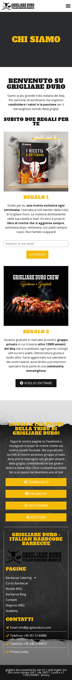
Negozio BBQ (15, 605)
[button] (68, 6)
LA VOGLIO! (37, 254)
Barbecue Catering (19, 578)
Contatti (11, 600)
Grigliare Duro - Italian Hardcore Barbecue (36, 539)
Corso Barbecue (17, 583)
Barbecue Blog (16, 594)
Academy (12, 611)
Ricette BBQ (14, 589)
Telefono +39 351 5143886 (28, 636)
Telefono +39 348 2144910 (28, 644)
